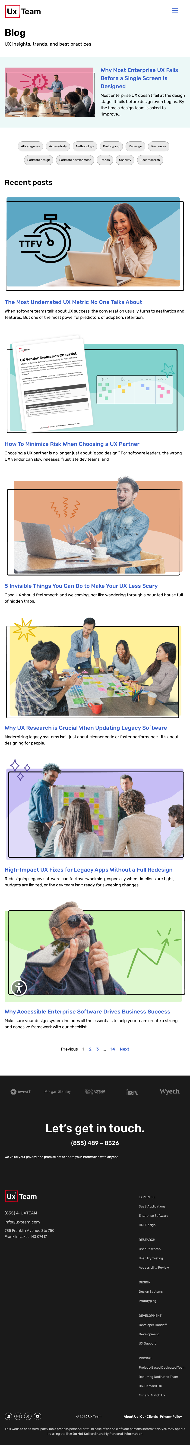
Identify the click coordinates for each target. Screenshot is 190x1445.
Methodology (85, 146)
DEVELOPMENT (150, 1316)
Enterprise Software (153, 1216)
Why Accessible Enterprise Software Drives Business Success (87, 1011)
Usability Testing (151, 1258)
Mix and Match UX (152, 1395)
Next (124, 1049)
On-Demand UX (150, 1386)
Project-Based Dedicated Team (162, 1368)
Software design (38, 160)
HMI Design (147, 1225)
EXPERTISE (147, 1197)
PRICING (145, 1358)
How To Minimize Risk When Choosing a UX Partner (72, 444)
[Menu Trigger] (174, 10)
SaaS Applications (152, 1206)
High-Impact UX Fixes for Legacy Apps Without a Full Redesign (89, 869)
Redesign (135, 146)
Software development (75, 160)
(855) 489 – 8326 (95, 1143)
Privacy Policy (171, 1417)
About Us (131, 1417)
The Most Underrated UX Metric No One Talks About (73, 302)
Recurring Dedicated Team (158, 1377)
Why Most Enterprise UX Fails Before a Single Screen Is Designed (139, 78)
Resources (158, 146)
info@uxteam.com (22, 1222)
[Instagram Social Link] (18, 1416)
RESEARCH (147, 1240)
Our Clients (149, 1417)
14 (113, 1049)
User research (150, 160)
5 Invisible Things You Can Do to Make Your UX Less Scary (81, 586)
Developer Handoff (153, 1325)
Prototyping (111, 146)
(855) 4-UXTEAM (21, 1213)
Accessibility (58, 146)
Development (149, 1334)
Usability (125, 160)
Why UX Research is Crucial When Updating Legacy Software (86, 728)
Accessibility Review (154, 1268)
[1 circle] (8, 1416)
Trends (105, 160)
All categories (30, 146)
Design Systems (151, 1292)
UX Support (147, 1343)
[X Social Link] (28, 1416)
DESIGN (145, 1282)
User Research (150, 1249)
